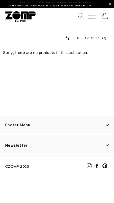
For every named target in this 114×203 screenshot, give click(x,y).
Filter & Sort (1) (90, 38)
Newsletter (16, 145)
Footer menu (17, 125)
